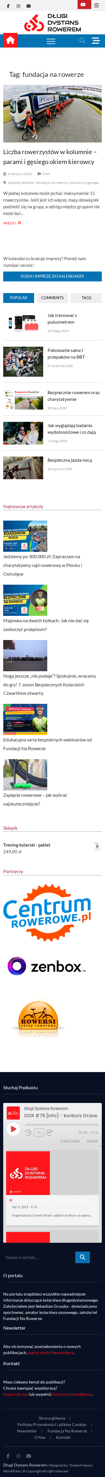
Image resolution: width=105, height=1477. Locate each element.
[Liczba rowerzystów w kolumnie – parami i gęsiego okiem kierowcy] (52, 113)
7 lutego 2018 (57, 441)
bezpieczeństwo (21, 182)
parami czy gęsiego (84, 182)
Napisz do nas (15, 1394)
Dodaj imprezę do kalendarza (52, 276)
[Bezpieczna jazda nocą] (23, 459)
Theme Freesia (80, 1465)
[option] (52, 1188)
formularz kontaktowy (72, 1394)
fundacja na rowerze (52, 182)
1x (39, 1132)
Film (46, 174)
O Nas (40, 1437)
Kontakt (63, 1437)
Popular (18, 297)
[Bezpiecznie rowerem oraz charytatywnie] (23, 392)
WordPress (11, 1471)
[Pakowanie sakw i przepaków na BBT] (23, 349)
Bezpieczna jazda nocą (70, 460)
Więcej (11, 223)
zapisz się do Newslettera (50, 1352)
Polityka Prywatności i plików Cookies (52, 1424)
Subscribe (70, 1141)
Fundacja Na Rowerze (67, 1430)
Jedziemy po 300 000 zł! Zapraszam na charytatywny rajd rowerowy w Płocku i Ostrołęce (42, 565)
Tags (86, 297)
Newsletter (27, 1430)
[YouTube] (84, 4)
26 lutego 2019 (58, 331)
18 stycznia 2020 (60, 469)
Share (92, 1141)
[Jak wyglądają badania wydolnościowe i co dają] (23, 425)
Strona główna (52, 1418)
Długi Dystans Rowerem (25, 1464)
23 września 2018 (60, 366)
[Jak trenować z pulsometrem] (23, 315)
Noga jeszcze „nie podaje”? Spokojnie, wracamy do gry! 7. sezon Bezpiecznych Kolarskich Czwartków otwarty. (49, 684)
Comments (52, 297)
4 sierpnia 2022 (20, 174)
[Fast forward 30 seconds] (49, 1132)
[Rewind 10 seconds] (28, 1132)
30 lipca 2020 (57, 408)
